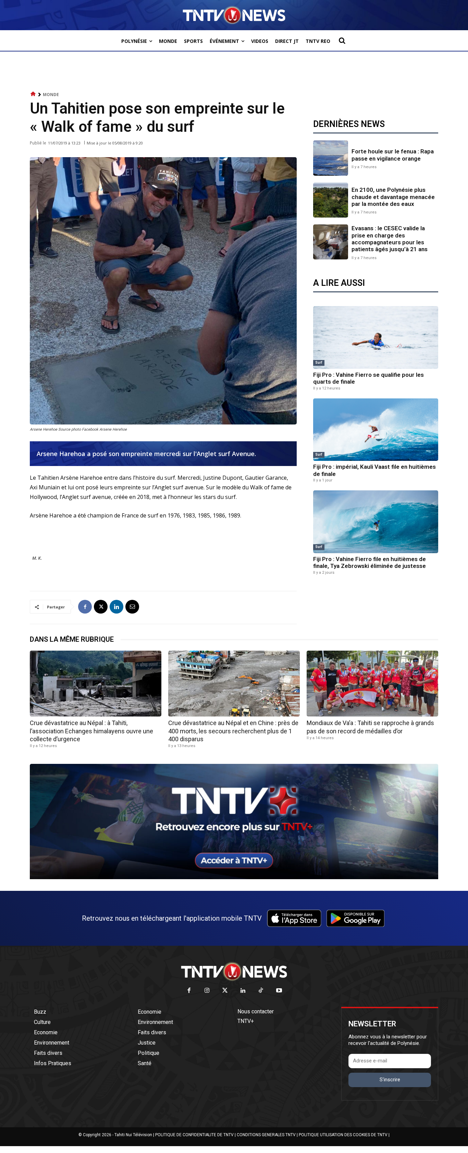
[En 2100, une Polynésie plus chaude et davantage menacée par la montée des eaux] (330, 200)
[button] (342, 40)
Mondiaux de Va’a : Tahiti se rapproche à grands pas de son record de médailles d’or (370, 726)
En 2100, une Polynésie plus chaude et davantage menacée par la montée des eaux (393, 196)
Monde (51, 94)
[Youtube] (279, 990)
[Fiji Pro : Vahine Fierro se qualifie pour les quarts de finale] (375, 337)
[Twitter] (225, 990)
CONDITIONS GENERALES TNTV (266, 1134)
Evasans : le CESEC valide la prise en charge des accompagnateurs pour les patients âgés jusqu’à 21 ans (390, 239)
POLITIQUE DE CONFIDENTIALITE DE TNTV (194, 1134)
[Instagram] (207, 990)
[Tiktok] (261, 990)
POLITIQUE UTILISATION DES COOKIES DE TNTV (343, 1134)
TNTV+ (245, 1021)
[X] (101, 607)
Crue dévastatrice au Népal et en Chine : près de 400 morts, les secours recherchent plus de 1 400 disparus (233, 731)
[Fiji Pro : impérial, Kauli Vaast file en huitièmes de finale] (375, 429)
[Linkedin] (116, 607)
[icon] (33, 94)
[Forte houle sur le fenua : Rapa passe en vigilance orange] (330, 157)
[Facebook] (85, 607)
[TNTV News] (234, 971)
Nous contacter (255, 1011)
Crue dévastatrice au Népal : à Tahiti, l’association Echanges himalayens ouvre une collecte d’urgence (91, 731)
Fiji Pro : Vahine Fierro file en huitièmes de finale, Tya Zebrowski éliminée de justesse (369, 562)
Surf (318, 362)
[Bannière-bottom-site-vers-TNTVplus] (234, 877)
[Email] (132, 607)
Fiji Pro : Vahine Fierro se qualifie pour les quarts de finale (368, 378)
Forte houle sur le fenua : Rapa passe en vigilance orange (393, 155)
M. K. (37, 558)
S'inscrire (390, 1079)
